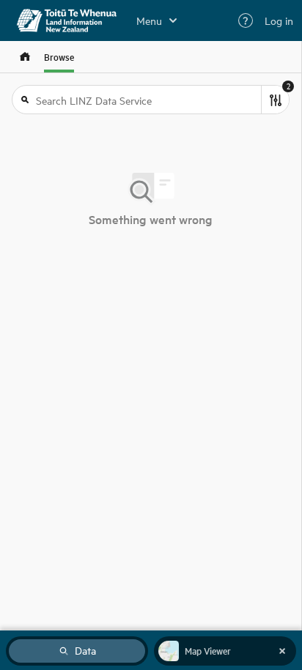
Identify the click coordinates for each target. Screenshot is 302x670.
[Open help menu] (245, 20)
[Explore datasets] (25, 56)
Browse (59, 57)
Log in (279, 20)
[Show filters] (275, 99)
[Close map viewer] (282, 651)
